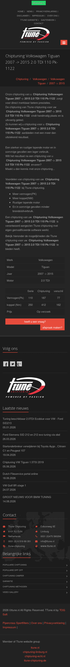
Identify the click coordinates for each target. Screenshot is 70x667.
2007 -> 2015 (57, 83)
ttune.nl (35, 647)
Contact (38, 23)
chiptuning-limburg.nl (35, 652)
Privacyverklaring (46, 11)
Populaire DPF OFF (13, 570)
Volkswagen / (41, 79)
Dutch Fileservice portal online (20, 474)
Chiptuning (22, 79)
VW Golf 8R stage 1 (14, 485)
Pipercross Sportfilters (16, 623)
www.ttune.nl (47, 546)
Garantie (8, 581)
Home (21, 11)
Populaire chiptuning (15, 564)
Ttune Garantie (29, 19)
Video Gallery (10, 592)
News (30, 11)
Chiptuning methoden (15, 586)
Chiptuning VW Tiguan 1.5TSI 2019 (23, 462)
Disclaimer (23, 15)
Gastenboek (47, 19)
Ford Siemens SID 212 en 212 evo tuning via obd (31, 434)
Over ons (52, 15)
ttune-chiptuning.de (35, 660)
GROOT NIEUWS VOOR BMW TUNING (27, 497)
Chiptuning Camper (13, 575)
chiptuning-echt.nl (35, 656)
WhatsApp (38, 3)
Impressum (38, 15)
